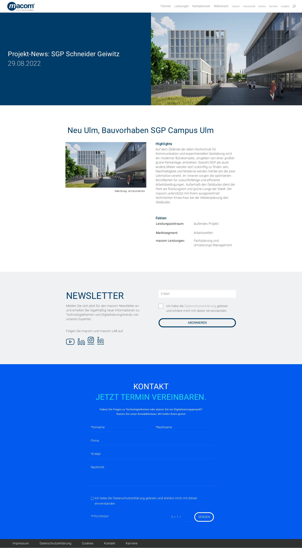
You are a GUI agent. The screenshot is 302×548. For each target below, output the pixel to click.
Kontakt (109, 543)
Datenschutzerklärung (200, 306)
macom (236, 6)
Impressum (21, 543)
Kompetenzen (201, 6)
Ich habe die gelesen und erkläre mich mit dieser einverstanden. (146, 501)
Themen (165, 6)
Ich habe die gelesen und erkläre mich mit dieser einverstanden (197, 308)
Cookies (88, 543)
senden (204, 517)
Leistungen (181, 6)
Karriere (273, 6)
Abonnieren (197, 322)
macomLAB (249, 6)
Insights (285, 6)
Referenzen (221, 6)
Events (262, 6)
